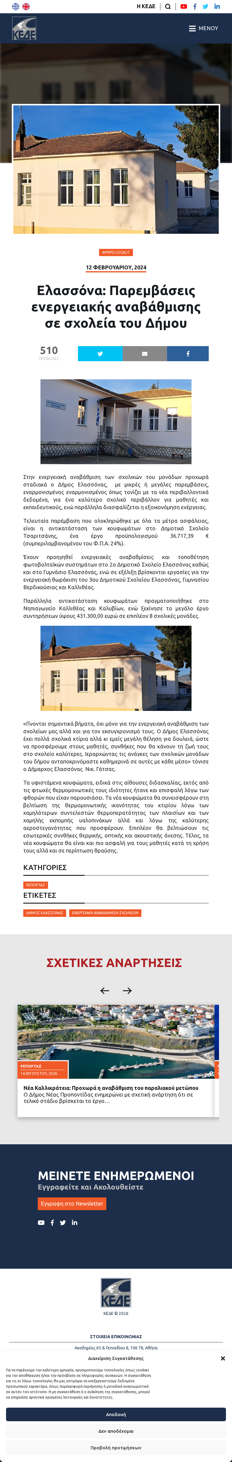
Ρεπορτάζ (35, 885)
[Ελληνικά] (15, 6)
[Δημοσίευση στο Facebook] (188, 353)
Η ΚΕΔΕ (146, 6)
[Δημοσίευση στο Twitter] (100, 353)
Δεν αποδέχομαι (116, 1431)
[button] (223, 1358)
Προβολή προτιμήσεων (116, 1447)
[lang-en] (26, 6)
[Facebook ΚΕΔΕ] (194, 6)
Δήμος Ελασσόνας (44, 913)
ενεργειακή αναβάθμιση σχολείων (105, 913)
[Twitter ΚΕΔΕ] (205, 6)
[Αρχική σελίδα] (24, 28)
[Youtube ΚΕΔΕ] (183, 6)
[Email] (145, 353)
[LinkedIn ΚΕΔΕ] (217, 6)
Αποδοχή (116, 1414)
